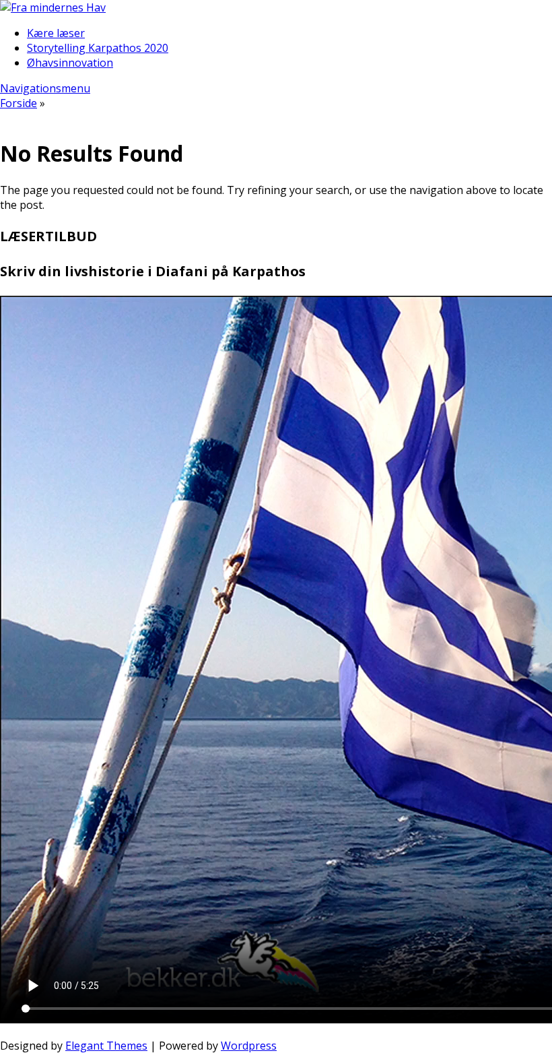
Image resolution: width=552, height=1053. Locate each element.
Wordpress (249, 1045)
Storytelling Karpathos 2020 (97, 47)
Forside (18, 103)
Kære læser (56, 33)
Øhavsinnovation (70, 62)
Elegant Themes (106, 1045)
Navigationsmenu (45, 88)
